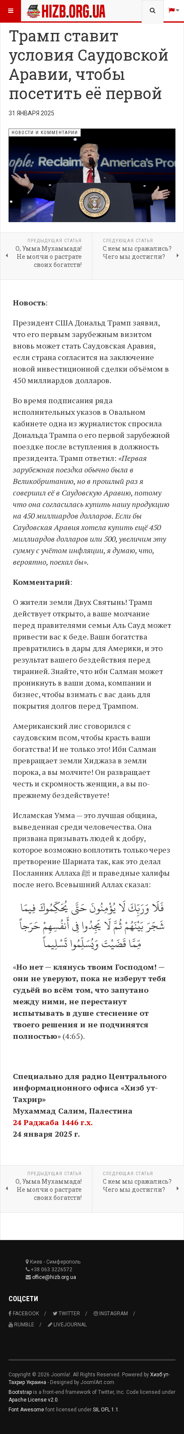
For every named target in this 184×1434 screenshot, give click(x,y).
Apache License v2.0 (33, 1400)
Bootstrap (20, 1392)
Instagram (113, 1314)
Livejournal (69, 1325)
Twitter (68, 1314)
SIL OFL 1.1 (106, 1410)
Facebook (25, 1314)
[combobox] (152, 10)
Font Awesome (26, 1410)
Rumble (23, 1325)
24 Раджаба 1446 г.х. (53, 1122)
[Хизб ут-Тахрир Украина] (44, 10)
